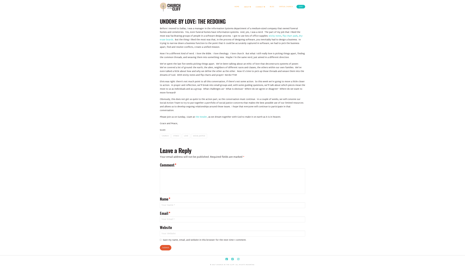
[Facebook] (227, 259)
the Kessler (201, 117)
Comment (168, 165)
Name (165, 199)
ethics (176, 136)
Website (166, 227)
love (186, 136)
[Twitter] (232, 259)
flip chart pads (290, 36)
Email (165, 213)
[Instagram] (238, 259)
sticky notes (275, 36)
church (165, 136)
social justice (199, 136)
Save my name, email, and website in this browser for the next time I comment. (204, 240)
